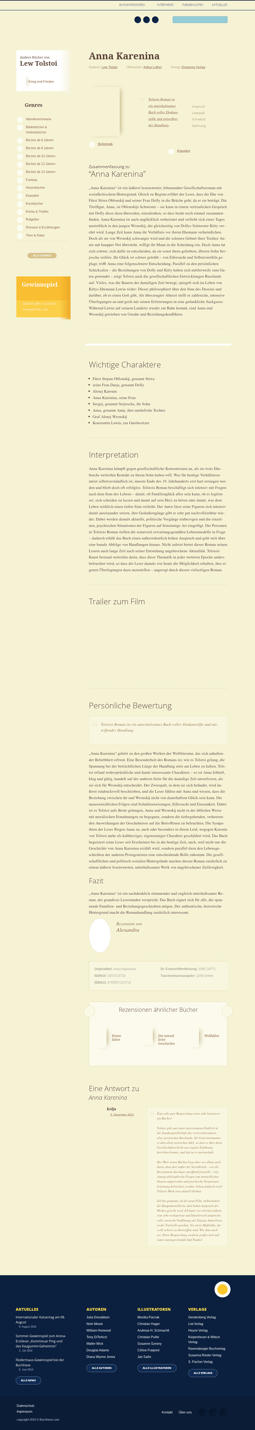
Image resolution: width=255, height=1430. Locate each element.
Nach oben (222, 1289)
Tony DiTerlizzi (96, 1337)
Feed (137, 19)
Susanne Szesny (149, 1343)
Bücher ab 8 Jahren (40, 148)
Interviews (165, 5)
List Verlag (195, 1324)
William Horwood (98, 1330)
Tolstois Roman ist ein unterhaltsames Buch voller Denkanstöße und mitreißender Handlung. (163, 112)
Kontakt (167, 1412)
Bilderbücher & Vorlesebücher (36, 129)
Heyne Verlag (198, 1330)
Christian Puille (148, 1337)
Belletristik (105, 144)
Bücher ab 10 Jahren (40, 156)
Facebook (146, 19)
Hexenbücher (35, 187)
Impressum (24, 1411)
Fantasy (31, 180)
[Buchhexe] (43, 22)
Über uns (185, 1412)
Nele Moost (94, 1324)
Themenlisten (193, 5)
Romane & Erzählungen (43, 227)
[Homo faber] (100, 1037)
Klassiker (32, 195)
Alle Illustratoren (157, 1368)
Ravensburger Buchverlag (206, 1348)
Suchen (223, 20)
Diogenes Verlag (193, 67)
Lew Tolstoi (110, 67)
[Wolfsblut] (193, 1036)
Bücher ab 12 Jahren (40, 164)
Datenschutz (25, 1405)
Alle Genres (42, 255)
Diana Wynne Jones (100, 1356)
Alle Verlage (203, 1373)
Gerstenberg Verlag (202, 1317)
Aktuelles (220, 5)
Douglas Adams (97, 1350)
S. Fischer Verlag (200, 1361)
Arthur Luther (152, 67)
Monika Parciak (148, 1317)
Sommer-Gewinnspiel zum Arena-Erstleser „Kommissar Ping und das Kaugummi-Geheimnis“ (41, 1341)
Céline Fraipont (148, 1350)
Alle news (28, 1380)
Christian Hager (148, 1324)
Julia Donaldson (98, 1317)
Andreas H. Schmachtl (153, 1330)
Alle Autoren (102, 1368)
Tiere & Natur (35, 235)
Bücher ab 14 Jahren (40, 172)
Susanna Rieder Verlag (204, 1355)
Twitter (155, 19)
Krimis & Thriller (37, 211)
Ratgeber (32, 219)
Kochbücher (34, 203)
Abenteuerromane (38, 119)
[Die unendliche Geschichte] (146, 1035)
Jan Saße (144, 1356)
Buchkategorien (133, 5)
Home (111, 5)
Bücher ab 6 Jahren (40, 140)
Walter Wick (94, 1343)
